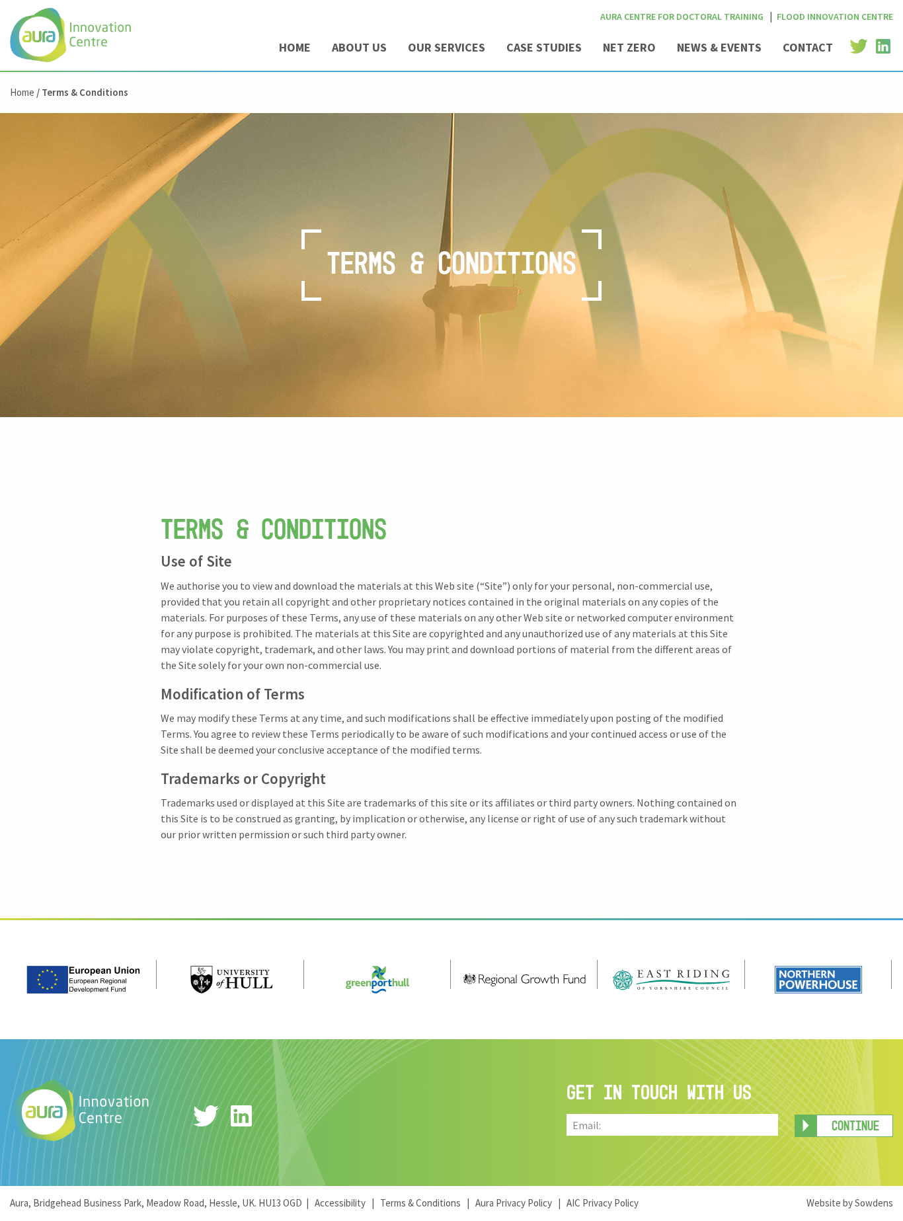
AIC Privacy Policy (603, 1203)
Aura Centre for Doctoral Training (682, 16)
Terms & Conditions (420, 1203)
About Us (359, 47)
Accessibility (340, 1203)
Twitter (858, 46)
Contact (808, 47)
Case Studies (544, 47)
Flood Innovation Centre (835, 16)
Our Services (446, 47)
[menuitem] (294, 52)
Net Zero (629, 47)
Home (295, 47)
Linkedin (883, 46)
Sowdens (874, 1203)
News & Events (719, 47)
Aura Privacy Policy (513, 1203)
